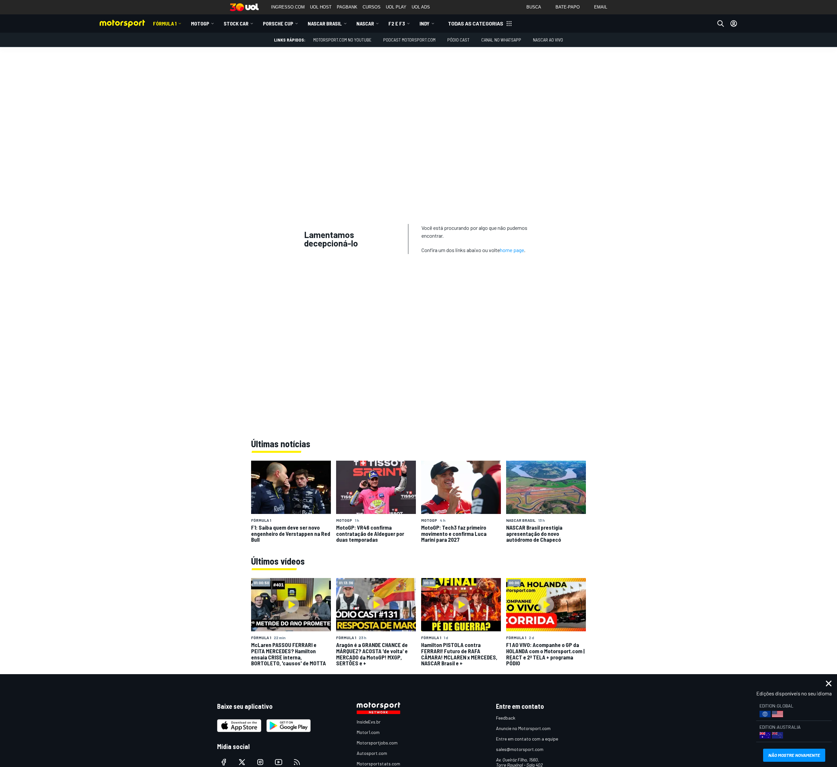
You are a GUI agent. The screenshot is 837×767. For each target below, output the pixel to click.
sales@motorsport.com (519, 749)
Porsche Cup (278, 23)
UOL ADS (421, 7)
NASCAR (365, 23)
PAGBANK (347, 7)
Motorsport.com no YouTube (342, 40)
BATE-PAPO (567, 7)
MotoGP (200, 23)
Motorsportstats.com (378, 763)
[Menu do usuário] (733, 23)
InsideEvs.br (369, 721)
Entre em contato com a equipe (527, 738)
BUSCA (533, 7)
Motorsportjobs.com (377, 742)
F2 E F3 (396, 23)
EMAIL (600, 7)
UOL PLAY (396, 7)
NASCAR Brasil (325, 23)
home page (512, 250)
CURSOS (372, 7)
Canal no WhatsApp (501, 40)
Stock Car (236, 23)
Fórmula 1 (165, 23)
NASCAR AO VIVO (548, 40)
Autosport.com (372, 753)
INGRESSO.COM (288, 7)
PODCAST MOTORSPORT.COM (409, 40)
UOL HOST (321, 7)
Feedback (505, 718)
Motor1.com (368, 732)
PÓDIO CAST (458, 40)
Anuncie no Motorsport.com (523, 728)
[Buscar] (720, 23)
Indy (424, 23)
